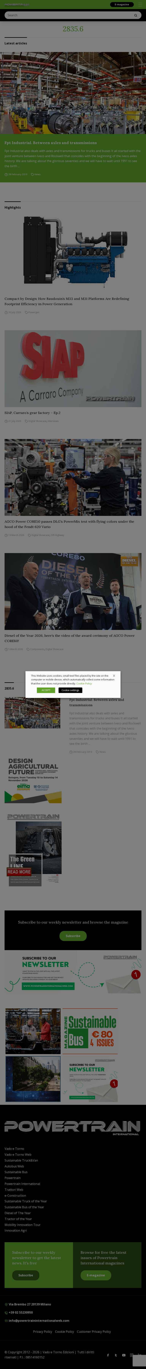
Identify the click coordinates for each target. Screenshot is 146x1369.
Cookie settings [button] (70, 690)
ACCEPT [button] (46, 690)
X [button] (114, 675)
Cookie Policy (84, 683)
